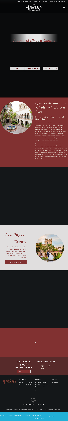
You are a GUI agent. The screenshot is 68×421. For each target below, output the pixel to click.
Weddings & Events (19, 409)
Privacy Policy (36, 416)
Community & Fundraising (43, 409)
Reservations (32, 68)
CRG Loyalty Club (48, 1)
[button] (51, 416)
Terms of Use (39, 418)
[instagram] (42, 367)
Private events (50, 68)
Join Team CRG (30, 409)
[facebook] (49, 367)
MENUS (18, 68)
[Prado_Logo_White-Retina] (34, 5)
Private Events (60, 1)
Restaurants (27, 1)
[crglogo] (34, 398)
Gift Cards (37, 1)
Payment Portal (57, 409)
